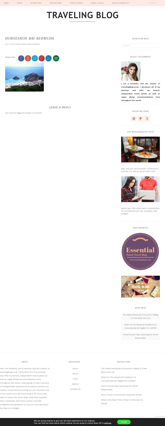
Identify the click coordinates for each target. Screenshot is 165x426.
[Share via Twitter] (35, 60)
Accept (124, 422)
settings (107, 423)
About (75, 374)
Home (75, 368)
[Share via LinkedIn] (48, 60)
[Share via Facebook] (21, 60)
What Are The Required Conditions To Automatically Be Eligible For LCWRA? (140, 211)
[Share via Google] (28, 60)
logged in (20, 113)
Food (75, 379)
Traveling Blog (82, 17)
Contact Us (75, 389)
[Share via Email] (56, 60)
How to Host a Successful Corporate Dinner (121, 395)
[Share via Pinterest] (42, 60)
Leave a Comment (33, 44)
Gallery (75, 384)
